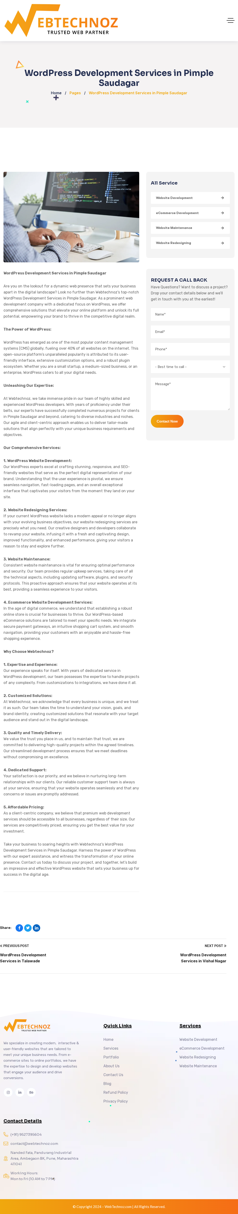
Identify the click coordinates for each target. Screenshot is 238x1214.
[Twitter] (28, 928)
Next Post (214, 946)
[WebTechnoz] (119, 20)
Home (56, 93)
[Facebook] (19, 928)
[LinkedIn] (36, 928)
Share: (5, 927)
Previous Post (16, 946)
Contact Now (167, 421)
